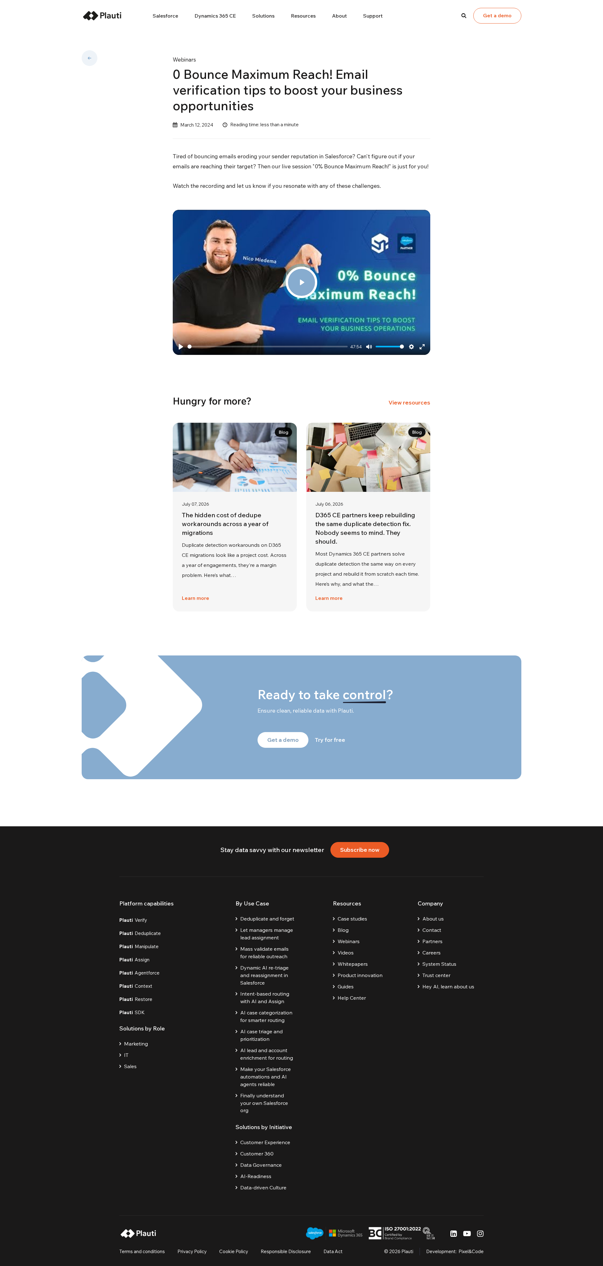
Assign (134, 960)
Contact (431, 930)
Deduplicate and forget (267, 919)
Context (135, 986)
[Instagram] (480, 1233)
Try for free (330, 739)
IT (126, 1055)
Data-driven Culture (263, 1187)
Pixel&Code (471, 1251)
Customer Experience (265, 1142)
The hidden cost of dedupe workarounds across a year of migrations (225, 523)
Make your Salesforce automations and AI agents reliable (265, 1076)
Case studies (352, 919)
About (339, 16)
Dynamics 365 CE (215, 16)
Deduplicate (140, 933)
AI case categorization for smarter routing (266, 1016)
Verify (133, 920)
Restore (135, 999)
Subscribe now (359, 849)
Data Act (333, 1251)
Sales (130, 1066)
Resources (303, 16)
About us (433, 919)
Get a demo (497, 15)
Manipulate (139, 946)
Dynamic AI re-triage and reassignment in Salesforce (264, 975)
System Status (439, 964)
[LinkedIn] (453, 1233)
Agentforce (139, 973)
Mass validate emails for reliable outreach (264, 952)
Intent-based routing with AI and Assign (264, 997)
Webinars (184, 60)
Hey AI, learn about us (448, 986)
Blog (343, 930)
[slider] (267, 347)
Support (373, 16)
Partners (432, 941)
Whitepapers (353, 964)
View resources (409, 402)
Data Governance (261, 1165)
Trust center (436, 975)
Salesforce (165, 16)
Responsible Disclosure (286, 1251)
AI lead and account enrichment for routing (266, 1054)
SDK (132, 1012)
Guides (346, 986)
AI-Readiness (255, 1176)
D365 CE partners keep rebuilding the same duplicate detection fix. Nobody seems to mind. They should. (365, 528)
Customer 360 (257, 1153)
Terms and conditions (142, 1251)
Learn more (195, 598)
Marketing (136, 1044)
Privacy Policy (192, 1251)
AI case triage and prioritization (261, 1035)
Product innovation (360, 975)
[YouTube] (467, 1233)
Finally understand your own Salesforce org (264, 1103)
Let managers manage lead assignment (266, 934)
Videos (346, 952)
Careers (431, 952)
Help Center (352, 998)
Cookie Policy (233, 1251)
